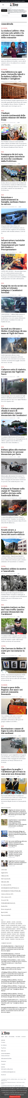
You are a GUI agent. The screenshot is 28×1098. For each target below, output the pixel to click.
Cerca (24, 15)
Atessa (8, 925)
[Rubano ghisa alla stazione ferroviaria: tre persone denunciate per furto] (14, 466)
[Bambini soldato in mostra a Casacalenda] (14, 583)
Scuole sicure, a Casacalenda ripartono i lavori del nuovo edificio (13, 532)
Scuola (2, 906)
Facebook (3, 1074)
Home (2, 1036)
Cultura (3, 566)
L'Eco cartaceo (5, 897)
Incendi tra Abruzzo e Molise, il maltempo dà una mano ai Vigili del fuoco (13, 331)
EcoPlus (23, 1036)
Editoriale (3, 882)
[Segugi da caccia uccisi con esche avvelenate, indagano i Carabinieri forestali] (14, 305)
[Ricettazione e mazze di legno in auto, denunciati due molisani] (14, 745)
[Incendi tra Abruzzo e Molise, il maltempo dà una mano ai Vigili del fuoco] (14, 345)
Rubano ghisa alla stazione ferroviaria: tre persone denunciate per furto (13, 452)
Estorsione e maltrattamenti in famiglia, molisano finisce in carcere (13, 200)
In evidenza (4, 28)
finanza (12, 930)
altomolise (4, 923)
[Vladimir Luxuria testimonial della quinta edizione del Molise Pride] (14, 132)
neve (18, 934)
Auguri (2, 872)
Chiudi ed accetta (15, 1096)
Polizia (3, 935)
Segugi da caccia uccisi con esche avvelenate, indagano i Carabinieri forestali (14, 289)
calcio (3, 927)
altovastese (19, 923)
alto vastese (11, 923)
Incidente (3, 932)
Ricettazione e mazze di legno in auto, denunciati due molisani (13, 730)
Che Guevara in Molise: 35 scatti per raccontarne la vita (13, 650)
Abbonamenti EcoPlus (6, 1058)
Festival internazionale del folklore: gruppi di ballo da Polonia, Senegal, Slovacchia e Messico (13, 955)
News (2, 110)
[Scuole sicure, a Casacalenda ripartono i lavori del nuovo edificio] (14, 547)
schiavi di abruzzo (20, 935)
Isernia (9, 932)
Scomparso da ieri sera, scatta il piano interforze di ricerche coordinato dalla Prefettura (13, 157)
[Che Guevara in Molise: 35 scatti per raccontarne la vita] (14, 665)
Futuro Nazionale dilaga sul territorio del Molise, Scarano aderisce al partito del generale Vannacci (17, 833)
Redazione (3, 1061)
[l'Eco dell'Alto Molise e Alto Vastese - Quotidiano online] (14, 4)
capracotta (16, 927)
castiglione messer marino (8, 928)
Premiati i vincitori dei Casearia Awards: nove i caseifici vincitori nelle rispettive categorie (15, 853)
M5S (12, 932)
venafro (7, 939)
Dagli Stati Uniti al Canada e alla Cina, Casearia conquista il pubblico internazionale (17, 862)
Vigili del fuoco (19, 939)
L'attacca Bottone (5, 894)
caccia (24, 925)
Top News (18, 1036)
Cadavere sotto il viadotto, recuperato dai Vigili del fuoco (13, 371)
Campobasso (8, 927)
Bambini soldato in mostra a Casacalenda (13, 569)
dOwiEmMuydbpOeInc (7, 946)
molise (14, 934)
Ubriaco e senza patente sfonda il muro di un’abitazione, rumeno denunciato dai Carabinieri (14, 412)
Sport (2, 912)
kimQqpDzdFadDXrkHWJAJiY (9, 1000)
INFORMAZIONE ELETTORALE (9, 888)
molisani (3, 934)
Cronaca (3, 1042)
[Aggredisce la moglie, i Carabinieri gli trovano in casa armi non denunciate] (14, 786)
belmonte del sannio (15, 925)
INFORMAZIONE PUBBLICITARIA (9, 891)
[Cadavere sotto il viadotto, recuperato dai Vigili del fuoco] (14, 386)
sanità (13, 935)
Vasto (2, 939)
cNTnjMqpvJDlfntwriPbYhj (8, 972)
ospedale (22, 934)
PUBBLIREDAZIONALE (7, 903)
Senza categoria (5, 909)
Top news (3, 915)
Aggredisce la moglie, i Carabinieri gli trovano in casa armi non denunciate (13, 771)
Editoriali (3, 1050)
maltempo (16, 932)
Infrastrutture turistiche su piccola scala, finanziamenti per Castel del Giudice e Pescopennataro (13, 245)
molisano (9, 934)
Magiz (3, 967)
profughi (8, 935)
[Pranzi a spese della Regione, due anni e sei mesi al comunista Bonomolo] (14, 706)
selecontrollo (10, 937)
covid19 (3, 930)
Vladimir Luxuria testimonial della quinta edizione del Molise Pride (13, 116)
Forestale (17, 930)
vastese (22, 937)
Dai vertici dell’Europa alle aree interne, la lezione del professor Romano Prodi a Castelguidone (17, 843)
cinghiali (24, 928)
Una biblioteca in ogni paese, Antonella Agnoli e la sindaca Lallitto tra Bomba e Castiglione (13, 75)
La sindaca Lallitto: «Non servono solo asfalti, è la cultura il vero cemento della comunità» (12, 34)
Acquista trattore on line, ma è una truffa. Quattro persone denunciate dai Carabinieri (13, 610)
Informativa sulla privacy (7, 1069)
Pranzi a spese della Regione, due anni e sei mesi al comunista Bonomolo (12, 691)
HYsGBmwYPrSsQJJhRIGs (8, 960)
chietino (18, 928)
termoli (17, 937)
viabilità (12, 939)
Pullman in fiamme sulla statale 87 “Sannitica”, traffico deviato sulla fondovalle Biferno (12, 492)
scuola (3, 937)
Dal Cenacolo (4, 878)
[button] (3, 4)
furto (22, 930)
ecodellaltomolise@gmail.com (8, 1072)
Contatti (3, 1064)
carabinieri (22, 927)
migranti (22, 932)
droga (7, 930)
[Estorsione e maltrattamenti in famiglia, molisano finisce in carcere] (14, 216)
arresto (3, 925)
